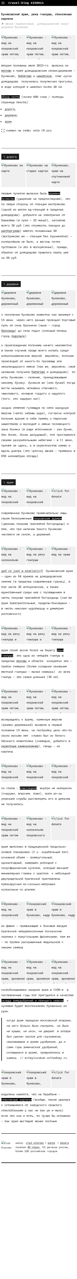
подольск (18, 336)
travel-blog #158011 (26, 3)
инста (51, 1143)
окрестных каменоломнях (19, 746)
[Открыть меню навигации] (3, 3)
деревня (11, 115)
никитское (44, 76)
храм (8, 121)
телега (64, 1143)
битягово (25, 76)
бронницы (8, 330)
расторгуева (10, 230)
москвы (6, 70)
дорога (10, 109)
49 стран (33, 1147)
